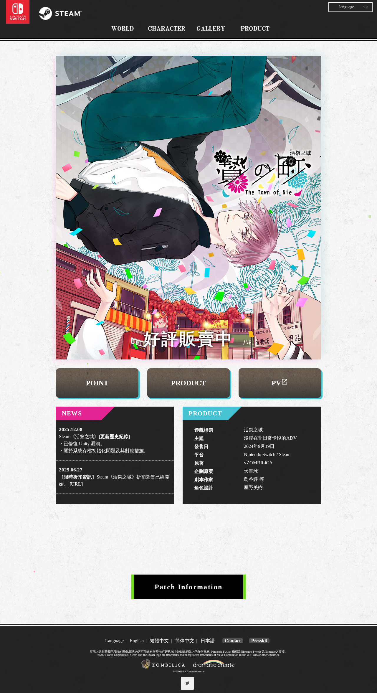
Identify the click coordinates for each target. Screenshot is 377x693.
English (137, 640)
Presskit (259, 640)
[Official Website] (163, 667)
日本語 (208, 640)
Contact (233, 640)
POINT (97, 383)
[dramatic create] (214, 667)
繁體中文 (159, 640)
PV (280, 383)
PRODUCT (188, 383)
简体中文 (184, 640)
